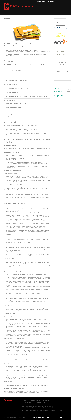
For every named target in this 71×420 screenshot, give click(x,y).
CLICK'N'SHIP (57, 88)
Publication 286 (41, 156)
